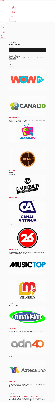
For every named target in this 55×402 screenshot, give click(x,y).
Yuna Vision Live (12, 328)
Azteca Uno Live (12, 381)
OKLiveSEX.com (26, 396)
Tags (11, 15)
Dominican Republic (13, 41)
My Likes (10, 19)
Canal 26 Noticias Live (13, 249)
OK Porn (44, 396)
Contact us (12, 389)
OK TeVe (34, 396)
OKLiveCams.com (31, 396)
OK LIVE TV (10, 1)
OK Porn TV (40, 396)
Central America (13, 40)
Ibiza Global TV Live (13, 197)
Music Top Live (12, 276)
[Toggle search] (9, 18)
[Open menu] (9, 20)
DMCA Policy (12, 394)
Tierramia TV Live (12, 170)
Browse (2, 35)
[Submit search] (15, 21)
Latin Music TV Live (13, 301)
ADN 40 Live (11, 354)
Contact (12, 16)
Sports (15, 62)
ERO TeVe (37, 396)
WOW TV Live (11, 91)
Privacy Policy (12, 393)
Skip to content (2, 0)
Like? (10, 46)
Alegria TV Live (12, 144)
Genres (2, 26)
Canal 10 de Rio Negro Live (14, 117)
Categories (2, 25)
